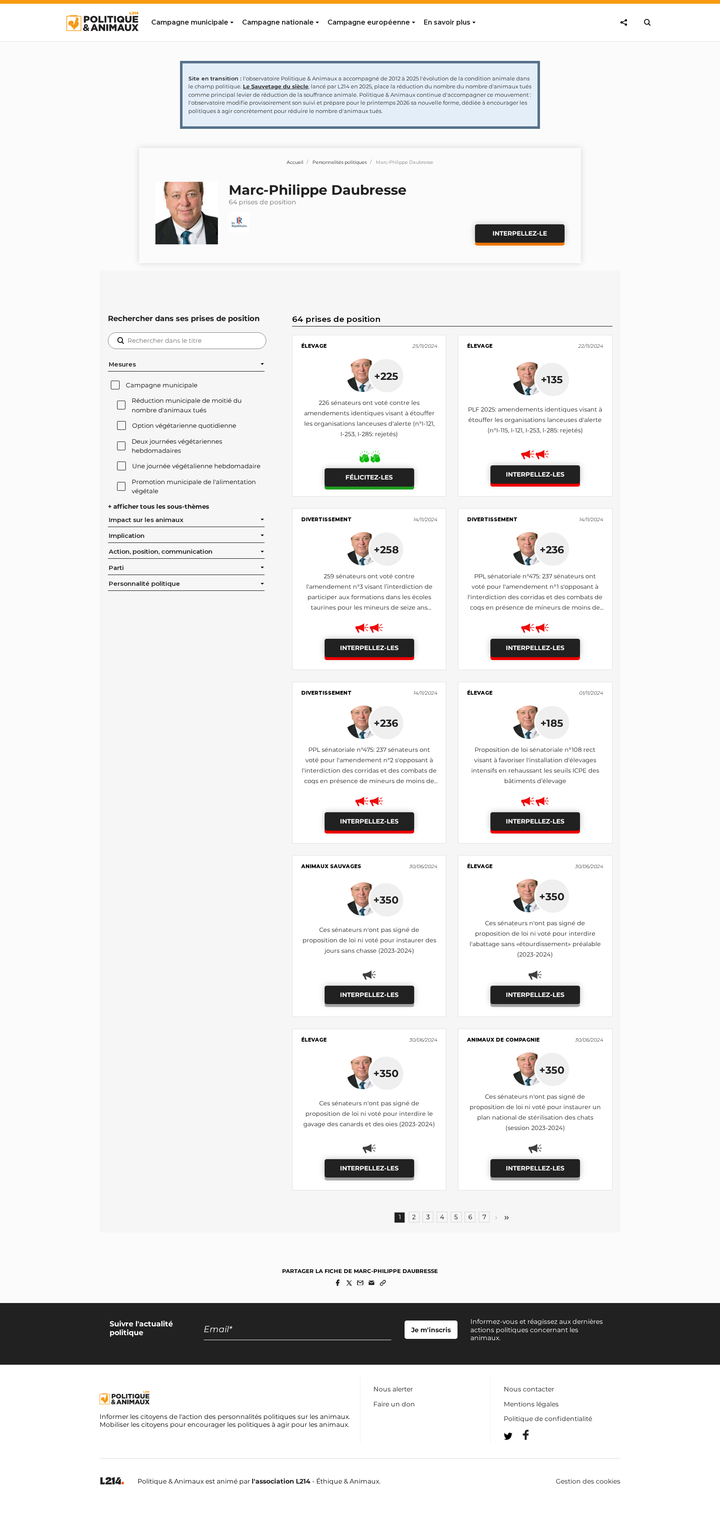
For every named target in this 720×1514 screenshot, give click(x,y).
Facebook (520, 1435)
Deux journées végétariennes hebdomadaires (177, 446)
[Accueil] (102, 38)
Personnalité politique (144, 584)
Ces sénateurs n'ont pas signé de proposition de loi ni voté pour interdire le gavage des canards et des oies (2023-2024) (369, 1114)
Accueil (295, 162)
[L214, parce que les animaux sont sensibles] (112, 1481)
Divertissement (326, 519)
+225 (386, 376)
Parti (116, 568)
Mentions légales (531, 1404)
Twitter (520, 1451)
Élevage (314, 346)
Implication (127, 536)
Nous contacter (529, 1389)
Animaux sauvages (331, 866)
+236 (552, 549)
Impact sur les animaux (146, 520)
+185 (551, 723)
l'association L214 (281, 1481)
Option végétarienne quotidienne (184, 425)
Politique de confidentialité (548, 1419)
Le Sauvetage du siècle (275, 86)
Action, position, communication (160, 551)
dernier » (506, 1218)
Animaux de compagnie (503, 1040)
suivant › (496, 1218)
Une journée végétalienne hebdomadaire (196, 466)
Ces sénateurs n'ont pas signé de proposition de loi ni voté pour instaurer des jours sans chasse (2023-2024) (369, 940)
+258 (386, 549)
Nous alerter (393, 1389)
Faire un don (394, 1404)
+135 (552, 379)
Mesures (122, 364)
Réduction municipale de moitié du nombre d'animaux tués (187, 405)
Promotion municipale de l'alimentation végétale (194, 486)
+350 (386, 900)
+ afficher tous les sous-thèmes (158, 506)
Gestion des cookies (588, 1481)
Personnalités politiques (339, 162)
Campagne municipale (162, 385)
